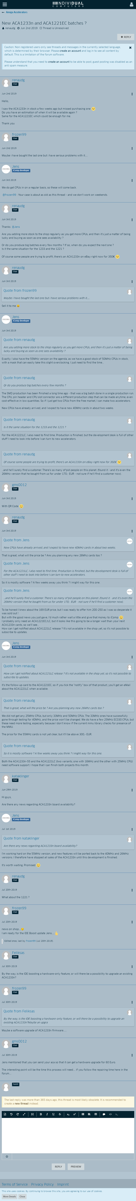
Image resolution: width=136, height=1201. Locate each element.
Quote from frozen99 (20, 290)
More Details (9, 1196)
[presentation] (68, 1135)
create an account (70, 51)
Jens (17, 227)
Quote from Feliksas (19, 1011)
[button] (5, 4)
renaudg (10, 28)
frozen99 (10, 195)
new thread (22, 1104)
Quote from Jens (16, 540)
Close (22, 1196)
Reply (58, 1166)
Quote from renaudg (19, 340)
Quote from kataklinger (21, 838)
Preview (76, 1166)
